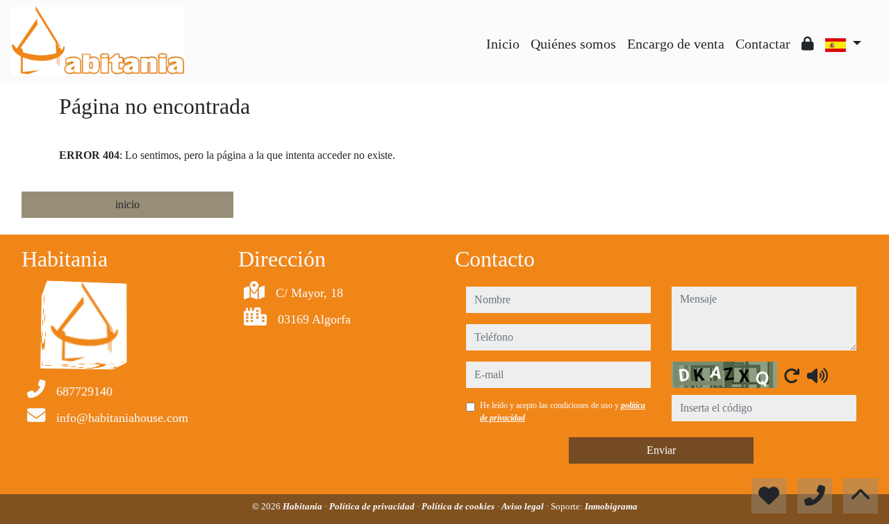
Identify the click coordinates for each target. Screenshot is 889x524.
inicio (127, 204)
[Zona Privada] (808, 44)
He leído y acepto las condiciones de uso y (562, 411)
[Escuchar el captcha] (817, 375)
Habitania (303, 506)
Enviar (661, 450)
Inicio (503, 43)
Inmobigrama (611, 506)
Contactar (763, 43)
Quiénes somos (573, 43)
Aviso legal (523, 506)
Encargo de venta (675, 43)
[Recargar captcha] (792, 375)
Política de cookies (459, 506)
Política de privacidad (373, 506)
